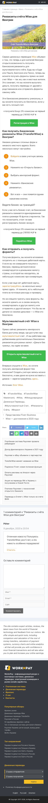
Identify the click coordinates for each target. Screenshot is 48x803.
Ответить (11, 550)
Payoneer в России (11, 719)
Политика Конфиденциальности (19, 787)
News (21, 9)
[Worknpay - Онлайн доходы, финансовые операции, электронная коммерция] (18, 670)
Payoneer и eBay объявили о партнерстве (23, 455)
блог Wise (18, 385)
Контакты (10, 698)
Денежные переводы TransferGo (16, 716)
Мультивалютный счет (17, 406)
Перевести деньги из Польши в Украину (19, 748)
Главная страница (9, 9)
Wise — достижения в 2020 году (22, 418)
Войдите (15, 156)
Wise (34, 57)
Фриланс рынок (10, 710)
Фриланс (10, 692)
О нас (8, 695)
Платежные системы (15, 686)
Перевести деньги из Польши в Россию (19, 754)
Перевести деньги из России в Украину (19, 745)
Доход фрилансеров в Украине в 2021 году (24, 449)
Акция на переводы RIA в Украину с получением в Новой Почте (20, 481)
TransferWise (15, 393)
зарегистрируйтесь (12, 286)
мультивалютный (11, 336)
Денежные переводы (16, 689)
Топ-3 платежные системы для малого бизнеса (22, 725)
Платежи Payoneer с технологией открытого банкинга (20, 490)
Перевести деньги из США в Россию (18, 757)
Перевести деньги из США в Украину (18, 751)
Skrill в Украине (10, 733)
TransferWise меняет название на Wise (21, 461)
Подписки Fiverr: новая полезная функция (23, 467)
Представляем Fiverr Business (21, 415)
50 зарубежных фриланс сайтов (16, 722)
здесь (35, 378)
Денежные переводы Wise (14, 713)
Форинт (16, 410)
